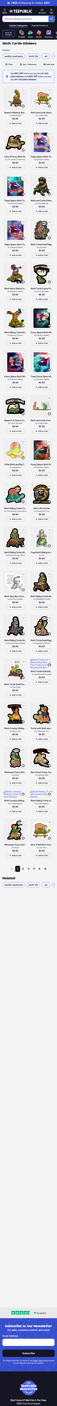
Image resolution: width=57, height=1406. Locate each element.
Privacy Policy (38, 1360)
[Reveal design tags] (23, 106)
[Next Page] (45, 869)
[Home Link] (20, 11)
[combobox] (25, 19)
